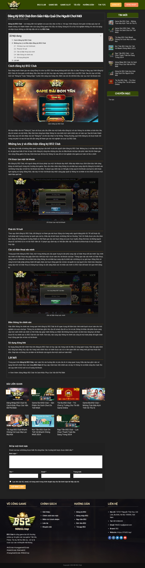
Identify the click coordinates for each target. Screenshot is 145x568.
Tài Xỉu (77, 5)
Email (43, 472)
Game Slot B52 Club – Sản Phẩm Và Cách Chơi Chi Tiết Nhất (125, 30)
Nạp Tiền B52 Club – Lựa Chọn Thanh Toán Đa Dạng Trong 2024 (125, 55)
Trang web (77, 472)
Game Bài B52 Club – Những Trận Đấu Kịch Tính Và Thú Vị (126, 22)
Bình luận (13, 454)
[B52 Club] (17, 5)
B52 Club (41, 5)
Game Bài (53, 5)
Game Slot (65, 5)
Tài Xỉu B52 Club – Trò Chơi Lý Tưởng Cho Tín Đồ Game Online (125, 82)
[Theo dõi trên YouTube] (125, 538)
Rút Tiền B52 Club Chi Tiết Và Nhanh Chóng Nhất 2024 (125, 47)
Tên (11, 472)
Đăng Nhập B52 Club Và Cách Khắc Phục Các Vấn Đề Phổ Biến (42, 373)
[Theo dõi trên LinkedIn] (121, 538)
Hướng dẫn (88, 5)
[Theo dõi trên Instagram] (113, 538)
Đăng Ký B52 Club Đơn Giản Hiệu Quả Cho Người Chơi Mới (125, 73)
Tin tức (102, 5)
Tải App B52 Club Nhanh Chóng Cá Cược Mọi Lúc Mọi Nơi (125, 39)
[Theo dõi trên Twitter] (117, 538)
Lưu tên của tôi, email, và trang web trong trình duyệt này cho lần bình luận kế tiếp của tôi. (46, 482)
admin (26, 19)
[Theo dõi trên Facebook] (109, 538)
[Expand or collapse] (100, 36)
